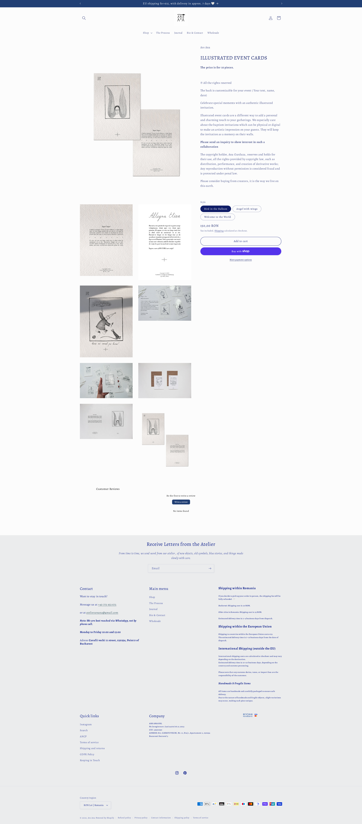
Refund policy (124, 817)
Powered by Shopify (105, 817)
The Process (156, 603)
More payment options (241, 259)
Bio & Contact (157, 615)
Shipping (219, 230)
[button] (84, 18)
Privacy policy (140, 817)
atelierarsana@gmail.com (102, 612)
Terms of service (89, 742)
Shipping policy (181, 817)
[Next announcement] (282, 3)
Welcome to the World (217, 217)
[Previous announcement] (80, 3)
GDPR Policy (87, 754)
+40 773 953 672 (107, 604)
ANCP (83, 736)
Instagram (86, 724)
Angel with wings (247, 208)
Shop (152, 597)
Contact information (161, 817)
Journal (153, 609)
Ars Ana (91, 817)
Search (84, 730)
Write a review (181, 502)
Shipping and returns (92, 748)
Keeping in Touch (90, 760)
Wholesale (155, 621)
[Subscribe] (210, 568)
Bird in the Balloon (215, 208)
